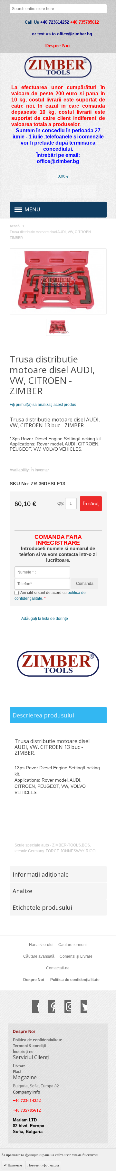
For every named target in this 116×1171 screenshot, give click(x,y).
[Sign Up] (89, 191)
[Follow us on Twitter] (80, 1006)
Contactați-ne (58, 968)
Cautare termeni (72, 944)
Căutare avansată (38, 956)
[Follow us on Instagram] (64, 1006)
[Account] (28, 191)
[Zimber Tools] (58, 67)
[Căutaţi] (102, 8)
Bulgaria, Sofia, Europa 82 (36, 1086)
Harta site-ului (41, 944)
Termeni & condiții (29, 1046)
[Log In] (74, 191)
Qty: (60, 503)
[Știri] (44, 191)
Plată (17, 1072)
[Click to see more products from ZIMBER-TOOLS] (58, 664)
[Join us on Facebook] (32, 1006)
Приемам (14, 1165)
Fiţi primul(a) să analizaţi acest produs (43, 404)
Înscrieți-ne (23, 1051)
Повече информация (43, 1165)
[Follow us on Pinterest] (48, 1006)
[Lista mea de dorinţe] (59, 191)
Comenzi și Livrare (76, 956)
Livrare (19, 1066)
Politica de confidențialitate (75, 979)
